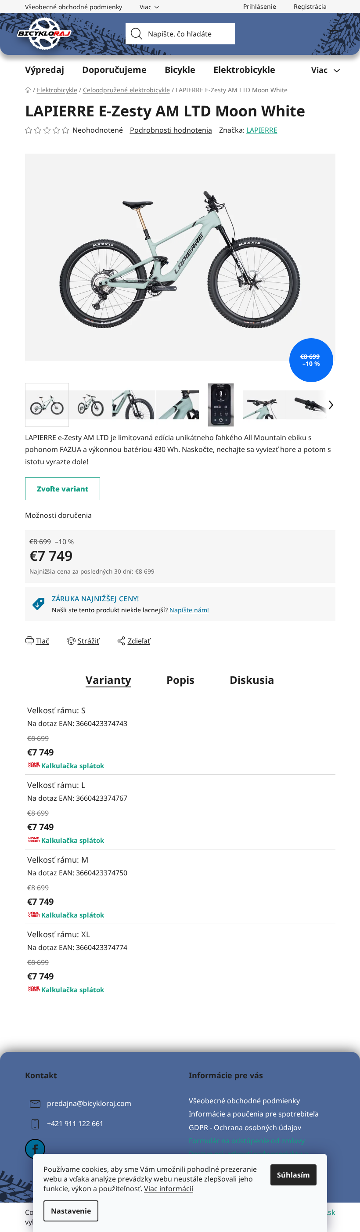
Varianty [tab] (108, 679)
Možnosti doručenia (58, 515)
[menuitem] (44, 70)
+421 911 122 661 (75, 1124)
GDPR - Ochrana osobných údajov (245, 1127)
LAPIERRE (261, 130)
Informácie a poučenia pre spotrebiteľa (254, 1114)
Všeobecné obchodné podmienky (73, 7)
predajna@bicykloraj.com (89, 1104)
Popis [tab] (180, 679)
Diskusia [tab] (252, 679)
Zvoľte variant (62, 489)
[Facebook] (35, 1149)
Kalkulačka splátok (72, 765)
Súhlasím (293, 1175)
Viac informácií (168, 1188)
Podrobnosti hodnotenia (171, 130)
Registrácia (310, 6)
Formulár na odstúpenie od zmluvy (247, 1140)
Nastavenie (71, 1211)
